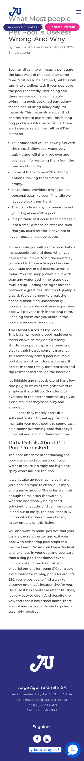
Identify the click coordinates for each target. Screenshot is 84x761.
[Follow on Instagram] (47, 739)
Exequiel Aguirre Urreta (32, 47)
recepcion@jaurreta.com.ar (46, 700)
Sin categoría (19, 53)
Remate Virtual (62, 27)
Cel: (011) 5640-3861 (42, 710)
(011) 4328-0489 (45, 705)
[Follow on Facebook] (37, 739)
